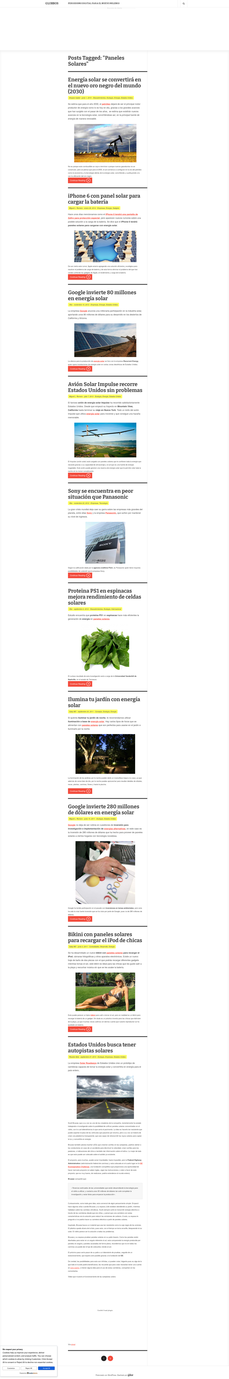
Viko (70, 304)
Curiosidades (94, 946)
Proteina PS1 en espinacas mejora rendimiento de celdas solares (104, 597)
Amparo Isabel (74, 98)
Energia (117, 98)
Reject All (29, 1368)
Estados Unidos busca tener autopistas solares (102, 1048)
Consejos (98, 711)
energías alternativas (114, 828)
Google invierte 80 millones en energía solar (102, 295)
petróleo (106, 104)
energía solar (97, 721)
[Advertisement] (114, 26)
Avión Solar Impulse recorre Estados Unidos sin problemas (105, 387)
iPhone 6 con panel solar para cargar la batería (104, 199)
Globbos (51, 3)
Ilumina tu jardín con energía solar (104, 702)
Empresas (101, 208)
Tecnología (103, 503)
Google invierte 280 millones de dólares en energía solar (103, 809)
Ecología (110, 98)
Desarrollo (104, 946)
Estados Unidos (127, 98)
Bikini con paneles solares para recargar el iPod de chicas (105, 937)
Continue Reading (77, 180)
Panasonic (110, 512)
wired (73, 1344)
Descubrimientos (99, 98)
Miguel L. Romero (76, 208)
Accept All (46, 1368)
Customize (11, 1368)
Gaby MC (72, 711)
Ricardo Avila (74, 1057)
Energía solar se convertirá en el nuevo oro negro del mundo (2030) (104, 86)
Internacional (116, 609)
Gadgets (116, 208)
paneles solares (115, 952)
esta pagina (74, 1267)
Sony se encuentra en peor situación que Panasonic (100, 494)
